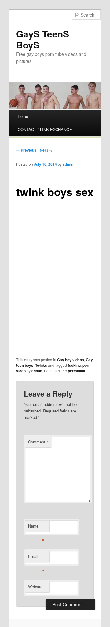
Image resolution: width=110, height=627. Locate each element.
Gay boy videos (70, 359)
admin (68, 164)
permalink (76, 370)
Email (36, 557)
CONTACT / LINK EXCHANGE (45, 129)
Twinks (41, 365)
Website (35, 587)
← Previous (26, 150)
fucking (74, 365)
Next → (46, 150)
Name (36, 527)
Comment (38, 442)
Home (23, 116)
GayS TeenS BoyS (42, 39)
